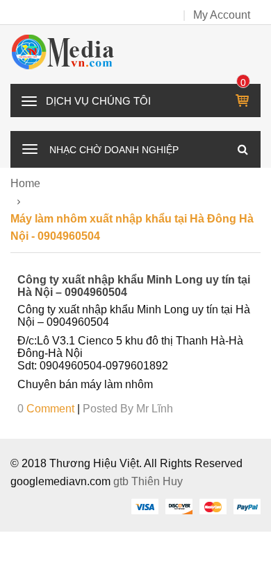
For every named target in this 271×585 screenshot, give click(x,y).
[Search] (242, 149)
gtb (122, 481)
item (243, 82)
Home (25, 183)
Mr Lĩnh (154, 408)
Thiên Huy (157, 481)
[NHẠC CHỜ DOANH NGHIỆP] (30, 147)
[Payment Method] (144, 506)
